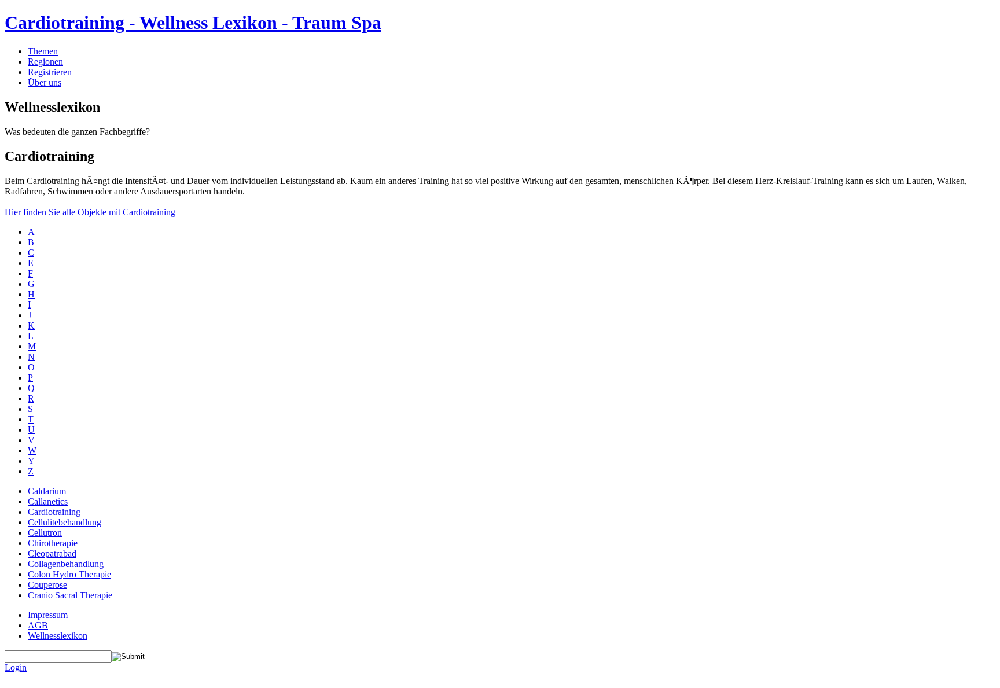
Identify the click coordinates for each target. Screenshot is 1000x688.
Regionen (45, 62)
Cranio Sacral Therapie (70, 595)
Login (16, 667)
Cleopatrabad (52, 553)
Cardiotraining (54, 512)
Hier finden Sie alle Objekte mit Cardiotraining (90, 212)
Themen (43, 51)
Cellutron (45, 533)
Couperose (47, 585)
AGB (38, 625)
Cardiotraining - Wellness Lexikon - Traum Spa (193, 22)
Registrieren (50, 72)
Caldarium (47, 491)
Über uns (44, 82)
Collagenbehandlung (66, 564)
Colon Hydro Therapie (69, 574)
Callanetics (48, 501)
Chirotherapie (53, 543)
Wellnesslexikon (57, 636)
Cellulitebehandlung (64, 522)
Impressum (48, 615)
